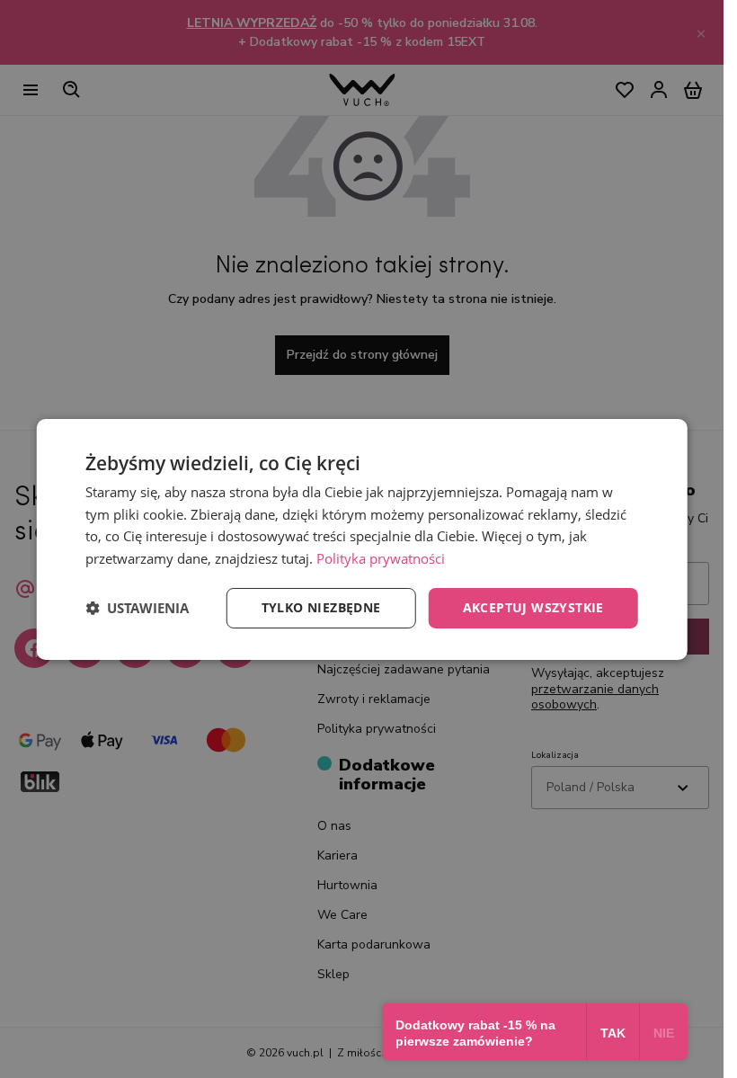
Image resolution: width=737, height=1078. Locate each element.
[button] (137, 608)
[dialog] (362, 538)
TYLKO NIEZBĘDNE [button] (321, 607)
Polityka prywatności (380, 558)
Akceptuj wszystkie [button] (533, 607)
